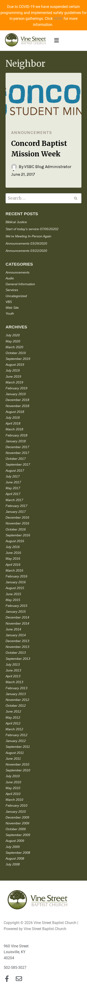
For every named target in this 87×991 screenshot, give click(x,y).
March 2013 (14, 682)
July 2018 (13, 417)
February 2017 (16, 506)
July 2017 (13, 476)
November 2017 (17, 453)
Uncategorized (16, 296)
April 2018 (13, 423)
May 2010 (13, 788)
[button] (57, 40)
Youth (10, 313)
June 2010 (13, 782)
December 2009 (17, 817)
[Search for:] (43, 198)
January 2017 (16, 511)
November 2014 (17, 623)
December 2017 (17, 447)
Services (12, 290)
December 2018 (17, 400)
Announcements (31, 132)
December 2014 (17, 617)
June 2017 (13, 482)
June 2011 (13, 758)
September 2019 (18, 359)
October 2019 (16, 353)
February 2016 (16, 576)
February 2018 (16, 435)
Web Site (12, 307)
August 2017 (15, 470)
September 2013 (18, 659)
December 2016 (17, 517)
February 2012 (16, 735)
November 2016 (17, 523)
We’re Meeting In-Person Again (28, 236)
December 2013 (17, 641)
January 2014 (16, 635)
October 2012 (16, 705)
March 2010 (14, 799)
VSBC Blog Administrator (47, 166)
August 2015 (15, 588)
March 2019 (14, 382)
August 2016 (15, 541)
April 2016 (13, 564)
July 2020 (13, 335)
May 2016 (13, 558)
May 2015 (13, 600)
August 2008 (15, 858)
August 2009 (15, 841)
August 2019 (15, 364)
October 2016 (16, 529)
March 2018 (14, 429)
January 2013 (16, 694)
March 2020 (14, 347)
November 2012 (17, 700)
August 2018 (15, 412)
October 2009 (16, 829)
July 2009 (13, 847)
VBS (9, 302)
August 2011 (15, 753)
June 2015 (13, 594)
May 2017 (13, 488)
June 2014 (13, 629)
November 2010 (17, 764)
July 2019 (13, 370)
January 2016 (16, 582)
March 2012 (14, 729)
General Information (20, 284)
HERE (58, 18)
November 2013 (17, 647)
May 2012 (13, 717)
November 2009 (17, 823)
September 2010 (18, 770)
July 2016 (13, 547)
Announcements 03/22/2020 (26, 251)
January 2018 (16, 441)
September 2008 (18, 852)
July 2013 (13, 664)
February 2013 (16, 688)
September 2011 (18, 747)
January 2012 (16, 741)
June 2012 (13, 711)
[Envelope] (19, 978)
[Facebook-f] (7, 978)
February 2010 (16, 805)
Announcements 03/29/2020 (26, 243)
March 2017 (14, 500)
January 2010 (16, 811)
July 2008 (13, 864)
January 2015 (16, 611)
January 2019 (16, 394)
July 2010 (13, 776)
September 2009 (18, 835)
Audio (10, 278)
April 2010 (13, 794)
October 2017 (16, 458)
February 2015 (16, 606)
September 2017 (18, 464)
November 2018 (17, 406)
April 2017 (13, 494)
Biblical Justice (16, 222)
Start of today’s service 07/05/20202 (32, 229)
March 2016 (14, 570)
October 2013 (16, 652)
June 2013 (13, 670)
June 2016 (13, 553)
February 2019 (16, 388)
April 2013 (13, 676)
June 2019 (13, 376)
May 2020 (13, 341)
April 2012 (13, 723)
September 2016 (18, 535)
